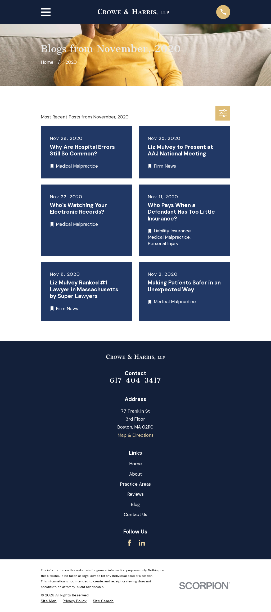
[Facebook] (129, 543)
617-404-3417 (135, 380)
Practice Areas (135, 484)
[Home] (133, 12)
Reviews (135, 494)
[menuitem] (49, 601)
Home (135, 464)
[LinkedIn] (142, 543)
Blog (135, 504)
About (135, 474)
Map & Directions (135, 435)
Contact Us (135, 514)
